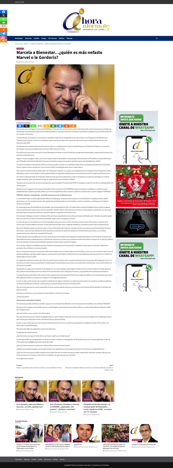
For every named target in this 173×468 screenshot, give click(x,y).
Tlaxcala (69, 38)
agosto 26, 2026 (29, 451)
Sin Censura (52, 38)
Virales (43, 38)
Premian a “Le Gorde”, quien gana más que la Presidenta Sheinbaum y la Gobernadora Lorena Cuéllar (28, 446)
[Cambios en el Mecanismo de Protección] (144, 433)
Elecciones (48, 440)
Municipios (19, 38)
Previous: (39, 366)
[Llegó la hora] (86, 433)
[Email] (53, 126)
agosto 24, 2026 (29, 409)
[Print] (66, 126)
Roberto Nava (21, 62)
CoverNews (95, 465)
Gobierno (19, 440)
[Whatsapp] (33, 126)
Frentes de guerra (79, 440)
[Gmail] (40, 126)
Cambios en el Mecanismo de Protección (144, 445)
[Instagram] (3, 37)
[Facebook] (20, 126)
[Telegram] (60, 126)
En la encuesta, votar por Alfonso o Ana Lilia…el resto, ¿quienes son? (30, 405)
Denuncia (28, 38)
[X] (26, 126)
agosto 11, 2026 (63, 412)
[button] (157, 38)
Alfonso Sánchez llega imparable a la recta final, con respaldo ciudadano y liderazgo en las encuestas (114, 446)
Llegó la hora (78, 445)
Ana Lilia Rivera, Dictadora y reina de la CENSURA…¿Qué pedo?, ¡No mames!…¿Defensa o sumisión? (64, 407)
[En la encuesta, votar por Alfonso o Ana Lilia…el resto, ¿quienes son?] (31, 391)
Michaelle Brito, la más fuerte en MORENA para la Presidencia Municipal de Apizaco (57, 445)
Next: (89, 367)
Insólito (36, 38)
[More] (73, 126)
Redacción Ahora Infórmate (53, 449)
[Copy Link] (46, 126)
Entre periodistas (137, 440)
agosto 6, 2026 (96, 414)
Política (61, 38)
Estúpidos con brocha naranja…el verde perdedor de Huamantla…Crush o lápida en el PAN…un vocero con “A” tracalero (98, 408)
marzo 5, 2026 (30, 62)
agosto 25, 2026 (122, 451)
